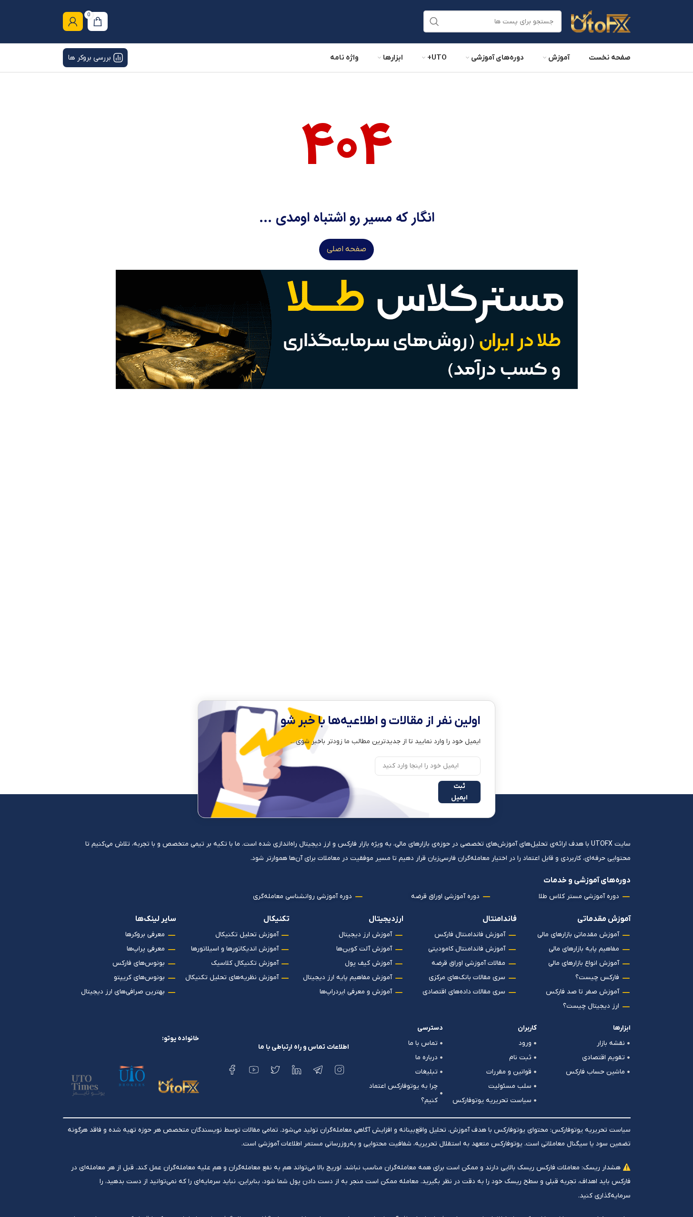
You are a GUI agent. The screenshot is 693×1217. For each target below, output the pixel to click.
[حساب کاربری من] (73, 21)
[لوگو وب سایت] (601, 21)
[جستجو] (434, 21)
